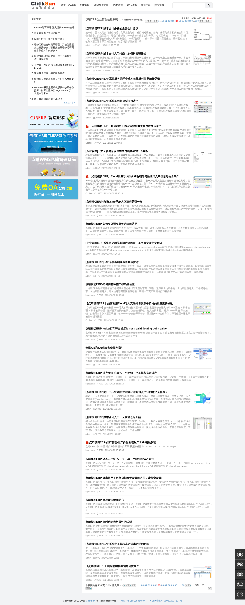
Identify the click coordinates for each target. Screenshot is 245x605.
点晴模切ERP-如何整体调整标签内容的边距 (111, 223)
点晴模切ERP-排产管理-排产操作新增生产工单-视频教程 (122, 442)
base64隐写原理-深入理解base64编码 (54, 27)
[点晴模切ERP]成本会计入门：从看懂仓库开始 (113, 417)
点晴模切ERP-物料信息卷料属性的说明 (109, 521)
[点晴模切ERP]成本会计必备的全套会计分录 (112, 28)
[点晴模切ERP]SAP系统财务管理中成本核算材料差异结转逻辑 (123, 78)
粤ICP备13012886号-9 (133, 600)
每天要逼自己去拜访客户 (47, 33)
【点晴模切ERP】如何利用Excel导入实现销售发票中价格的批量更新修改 (129, 303)
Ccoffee (89, 143)
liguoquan (90, 215)
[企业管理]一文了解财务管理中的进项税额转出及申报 (117, 151)
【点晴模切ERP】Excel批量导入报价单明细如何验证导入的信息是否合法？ (134, 176)
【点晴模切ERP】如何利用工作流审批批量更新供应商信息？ (125, 126)
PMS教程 (118, 5)
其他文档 (159, 5)
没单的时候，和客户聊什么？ (49, 38)
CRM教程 (132, 5)
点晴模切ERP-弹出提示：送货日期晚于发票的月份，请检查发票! (124, 477)
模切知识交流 (101, 5)
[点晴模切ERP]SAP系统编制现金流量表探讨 (112, 262)
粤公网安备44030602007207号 (165, 600)
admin (88, 45)
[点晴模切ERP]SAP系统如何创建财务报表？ (112, 100)
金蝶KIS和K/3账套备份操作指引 (105, 347)
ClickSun (90, 600)
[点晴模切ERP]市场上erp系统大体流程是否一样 (114, 201)
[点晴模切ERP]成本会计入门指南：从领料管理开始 (116, 53)
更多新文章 (69, 102)
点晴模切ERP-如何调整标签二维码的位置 (110, 284)
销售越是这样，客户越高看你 (49, 73)
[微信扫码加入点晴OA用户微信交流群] (240, 565)
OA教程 (72, 5)
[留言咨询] (240, 575)
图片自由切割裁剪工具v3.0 (48, 99)
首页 (63, 5)
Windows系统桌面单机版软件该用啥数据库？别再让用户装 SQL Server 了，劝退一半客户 (54, 90)
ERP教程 (84, 5)
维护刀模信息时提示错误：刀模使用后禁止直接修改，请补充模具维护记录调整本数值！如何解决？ (54, 47)
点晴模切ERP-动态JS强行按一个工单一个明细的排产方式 (120, 459)
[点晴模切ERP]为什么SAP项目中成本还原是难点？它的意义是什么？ (127, 392)
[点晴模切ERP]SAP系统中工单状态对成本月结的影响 (117, 544)
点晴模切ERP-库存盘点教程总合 (105, 500)
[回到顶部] (240, 595)
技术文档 (145, 5)
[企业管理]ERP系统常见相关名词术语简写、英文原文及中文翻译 (124, 243)
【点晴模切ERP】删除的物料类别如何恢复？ (112, 566)
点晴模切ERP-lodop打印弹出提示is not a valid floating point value (126, 328)
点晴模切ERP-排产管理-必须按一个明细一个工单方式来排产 (121, 372)
